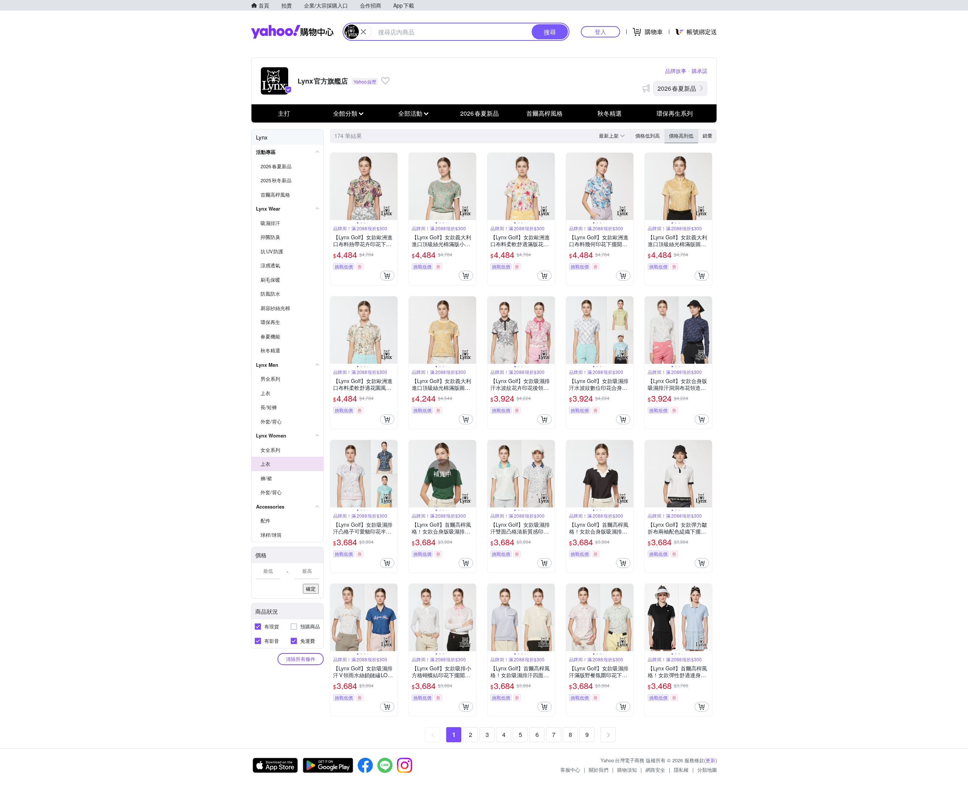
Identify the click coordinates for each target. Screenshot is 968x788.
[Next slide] (392, 186)
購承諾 (699, 70)
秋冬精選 (609, 113)
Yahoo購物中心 (292, 32)
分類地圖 (707, 769)
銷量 (707, 135)
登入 (600, 32)
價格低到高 (647, 135)
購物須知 (627, 769)
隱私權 (681, 769)
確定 (311, 588)
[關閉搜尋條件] (363, 31)
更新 (710, 760)
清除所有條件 (300, 658)
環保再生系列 (674, 113)
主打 (284, 113)
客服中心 (570, 769)
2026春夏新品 (677, 88)
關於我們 (598, 769)
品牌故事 (675, 70)
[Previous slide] (335, 186)
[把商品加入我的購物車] (387, 276)
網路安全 (655, 769)
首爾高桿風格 (544, 113)
